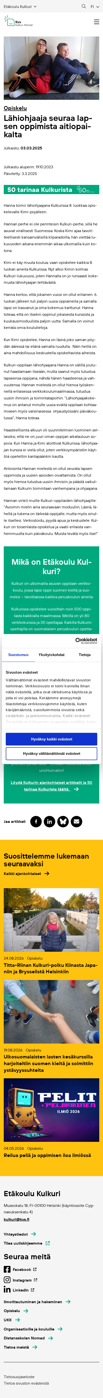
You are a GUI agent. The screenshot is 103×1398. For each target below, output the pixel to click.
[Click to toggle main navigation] (96, 22)
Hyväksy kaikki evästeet (51, 739)
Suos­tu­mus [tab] (18, 655)
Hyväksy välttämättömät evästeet (51, 754)
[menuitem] (37, 1301)
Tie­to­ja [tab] (85, 655)
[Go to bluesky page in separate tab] (63, 821)
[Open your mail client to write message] (76, 821)
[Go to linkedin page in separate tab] (49, 821)
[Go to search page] (84, 6)
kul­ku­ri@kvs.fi (16, 1219)
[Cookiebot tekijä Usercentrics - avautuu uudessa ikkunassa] (75, 641)
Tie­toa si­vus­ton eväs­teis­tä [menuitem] (26, 1383)
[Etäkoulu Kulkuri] (18, 20)
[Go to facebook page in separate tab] (36, 821)
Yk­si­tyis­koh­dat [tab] (51, 655)
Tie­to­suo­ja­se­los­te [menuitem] (19, 1376)
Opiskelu (15, 108)
